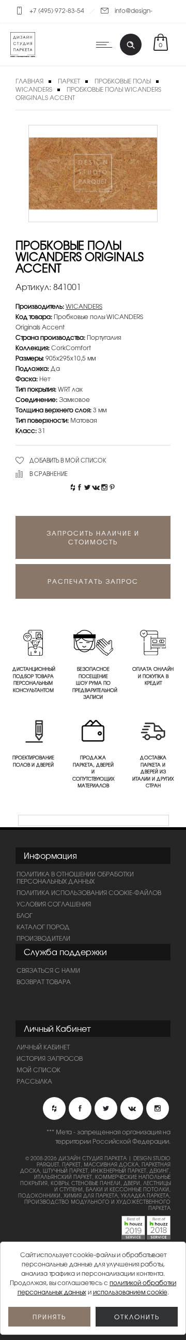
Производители (43, 938)
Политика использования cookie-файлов (89, 892)
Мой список (38, 1069)
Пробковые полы (123, 80)
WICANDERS (34, 89)
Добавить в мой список (67, 460)
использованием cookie (130, 1291)
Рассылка (34, 1081)
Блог (25, 915)
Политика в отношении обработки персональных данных (75, 877)
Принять (49, 1316)
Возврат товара (44, 981)
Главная (29, 80)
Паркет (69, 80)
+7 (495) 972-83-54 (56, 10)
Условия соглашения (54, 904)
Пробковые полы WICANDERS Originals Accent (88, 93)
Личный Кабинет (43, 1046)
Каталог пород (43, 926)
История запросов (50, 1058)
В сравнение (48, 473)
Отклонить (137, 1316)
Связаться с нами (48, 970)
